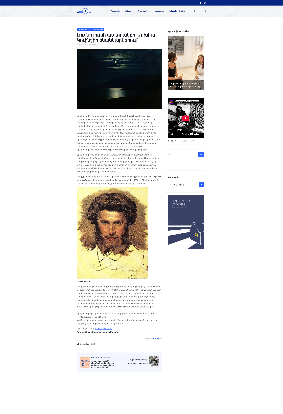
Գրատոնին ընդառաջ (138, 363)
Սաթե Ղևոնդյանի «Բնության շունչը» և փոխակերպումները (185, 85)
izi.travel (98, 328)
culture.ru (107, 328)
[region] (186, 63)
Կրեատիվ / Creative (177, 11)
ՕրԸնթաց (129, 11)
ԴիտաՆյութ (159, 11)
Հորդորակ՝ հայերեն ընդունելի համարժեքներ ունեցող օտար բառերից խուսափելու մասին (102, 364)
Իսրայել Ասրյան (84, 29)
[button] (169, 63)
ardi (80, 44)
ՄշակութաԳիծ (144, 11)
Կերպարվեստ (98, 29)
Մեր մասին (115, 11)
